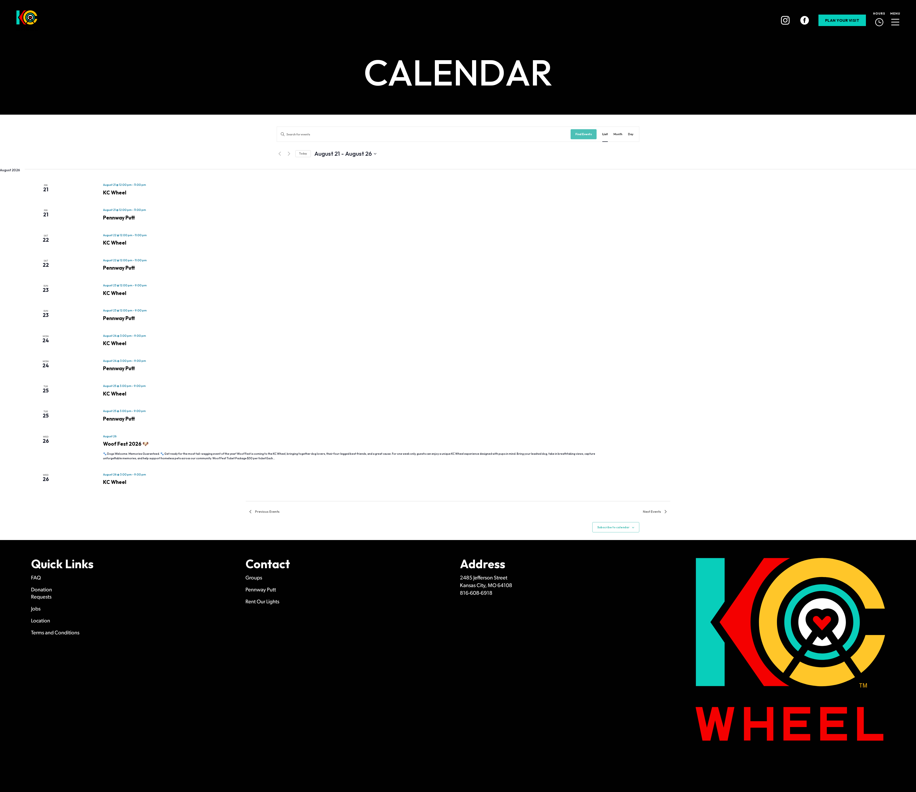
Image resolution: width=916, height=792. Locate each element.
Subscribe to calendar (613, 527)
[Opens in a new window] (785, 20)
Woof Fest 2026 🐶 (126, 444)
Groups (253, 578)
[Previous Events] (279, 154)
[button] (895, 20)
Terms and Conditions (55, 633)
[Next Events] (289, 154)
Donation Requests (41, 593)
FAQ (36, 578)
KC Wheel (114, 192)
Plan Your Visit (842, 20)
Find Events (583, 134)
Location (40, 621)
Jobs (36, 609)
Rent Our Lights (262, 602)
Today (303, 153)
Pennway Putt (119, 217)
